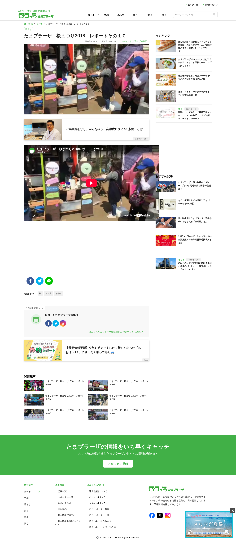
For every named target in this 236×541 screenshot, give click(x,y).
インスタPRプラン (98, 497)
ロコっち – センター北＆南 (102, 527)
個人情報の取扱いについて (67, 523)
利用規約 (62, 509)
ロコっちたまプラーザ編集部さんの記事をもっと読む (116, 331)
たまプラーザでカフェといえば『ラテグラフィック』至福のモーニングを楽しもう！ (195, 62)
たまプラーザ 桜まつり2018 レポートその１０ (67, 24)
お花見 (48, 293)
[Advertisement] (86, 251)
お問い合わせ (211, 5)
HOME (30, 24)
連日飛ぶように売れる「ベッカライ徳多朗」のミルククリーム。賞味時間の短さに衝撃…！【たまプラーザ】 (195, 47)
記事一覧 (62, 491)
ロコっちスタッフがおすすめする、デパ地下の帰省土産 (195, 93)
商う (164, 15)
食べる (91, 15)
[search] (214, 15)
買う (135, 15)
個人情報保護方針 (67, 515)
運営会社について (98, 491)
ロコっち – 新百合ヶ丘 (100, 521)
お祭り (59, 293)
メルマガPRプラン (98, 503)
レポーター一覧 (65, 497)
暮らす (121, 15)
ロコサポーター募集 (99, 509)
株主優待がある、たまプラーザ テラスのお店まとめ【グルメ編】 (194, 77)
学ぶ (106, 15)
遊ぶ (150, 15)
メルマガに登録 (118, 463)
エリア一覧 (193, 5)
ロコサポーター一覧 (99, 515)
